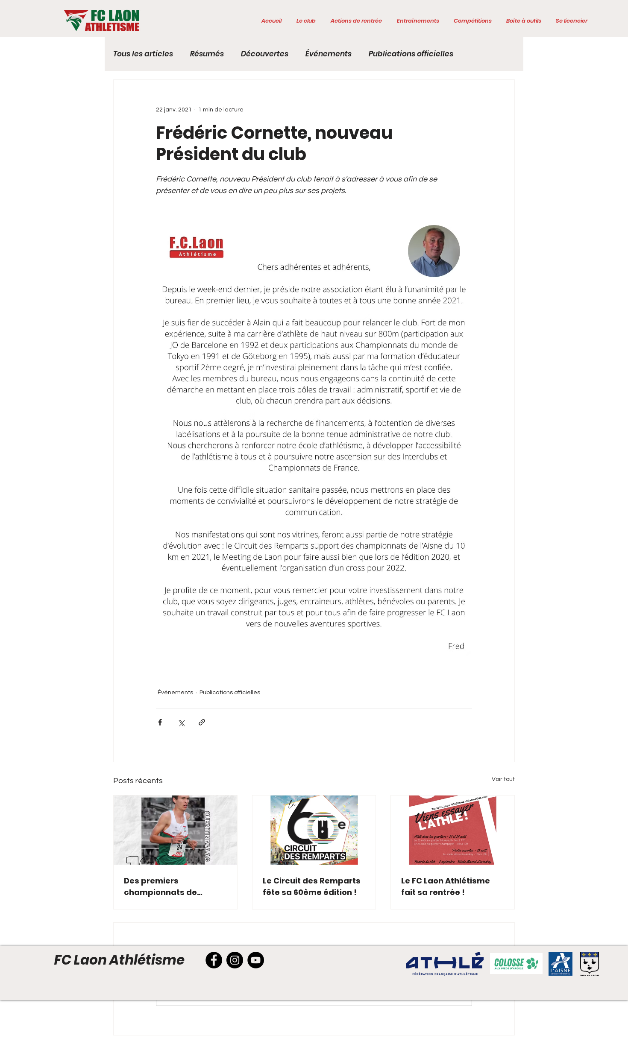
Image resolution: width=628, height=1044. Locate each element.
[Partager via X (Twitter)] (181, 722)
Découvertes (264, 54)
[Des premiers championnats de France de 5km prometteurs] (175, 830)
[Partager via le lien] (202, 722)
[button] (306, 21)
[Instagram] (234, 960)
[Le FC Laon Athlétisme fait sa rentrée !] (452, 830)
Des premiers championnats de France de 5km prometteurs (160, 886)
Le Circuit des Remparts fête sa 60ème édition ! (312, 886)
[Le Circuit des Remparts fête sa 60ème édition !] (314, 830)
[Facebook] (213, 960)
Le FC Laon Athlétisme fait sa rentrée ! (445, 886)
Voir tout (503, 779)
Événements (328, 54)
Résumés (207, 54)
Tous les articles (143, 54)
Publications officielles (411, 54)
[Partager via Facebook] (160, 722)
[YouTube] (255, 960)
